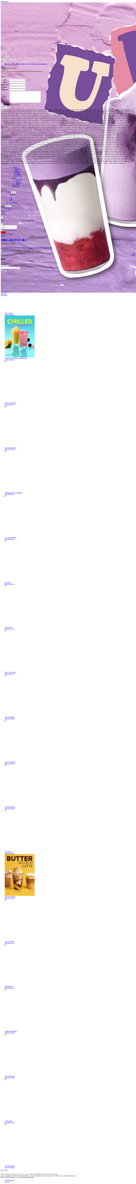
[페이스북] (11, 198)
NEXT (133, 254)
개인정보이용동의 (8, 104)
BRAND (16, 167)
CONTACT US (17, 176)
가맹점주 (3, 211)
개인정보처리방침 (9, 1180)
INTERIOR (17, 171)
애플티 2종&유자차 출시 (14, 239)
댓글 (131, 255)
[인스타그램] (11, 196)
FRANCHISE (17, 174)
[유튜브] (11, 200)
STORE (17, 173)
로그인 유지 (6, 230)
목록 (134, 255)
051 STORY (18, 169)
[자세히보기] (16, 104)
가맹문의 (3, 67)
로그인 (13, 192)
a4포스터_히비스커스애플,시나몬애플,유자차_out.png (29, 247)
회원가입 (13, 194)
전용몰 (7, 211)
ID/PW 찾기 (13, 230)
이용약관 (7, 1182)
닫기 (13, 59)
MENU (16, 170)
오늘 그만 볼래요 (6, 59)
